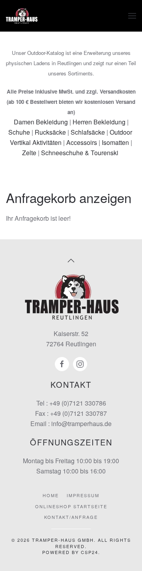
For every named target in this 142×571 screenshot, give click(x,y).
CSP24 (89, 552)
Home (51, 495)
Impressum (83, 495)
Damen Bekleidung (41, 121)
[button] (132, 16)
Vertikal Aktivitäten (36, 142)
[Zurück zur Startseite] (21, 16)
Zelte (29, 152)
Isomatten (115, 142)
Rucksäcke (50, 132)
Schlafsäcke (88, 132)
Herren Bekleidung (99, 121)
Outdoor (121, 132)
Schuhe (19, 132)
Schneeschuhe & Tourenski (79, 152)
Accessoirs (81, 142)
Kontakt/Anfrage (71, 517)
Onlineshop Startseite (71, 506)
